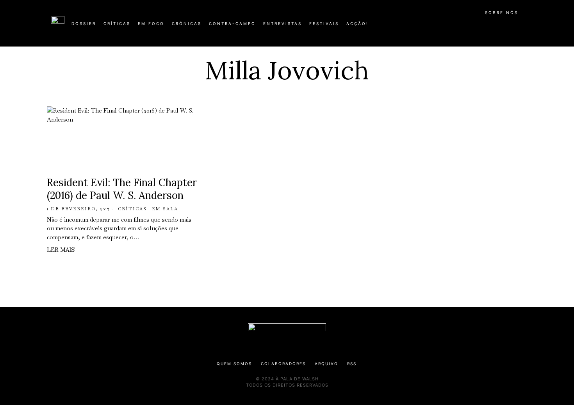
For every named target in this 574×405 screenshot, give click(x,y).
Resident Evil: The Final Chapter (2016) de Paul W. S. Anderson (122, 189)
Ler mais (61, 249)
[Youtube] (498, 26)
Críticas (132, 208)
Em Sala (165, 208)
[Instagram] (473, 26)
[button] (519, 28)
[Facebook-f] (448, 26)
